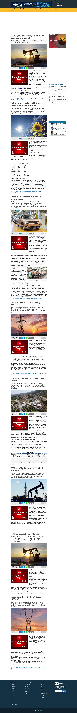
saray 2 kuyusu (20, 99)
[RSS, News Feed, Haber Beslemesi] (63, 1)
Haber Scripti (37, 710)
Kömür (39, 8)
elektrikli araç (19, 298)
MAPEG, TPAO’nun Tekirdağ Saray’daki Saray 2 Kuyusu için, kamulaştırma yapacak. (28, 41)
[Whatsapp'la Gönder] (26, 68)
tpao (20, 98)
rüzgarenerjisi (13, 192)
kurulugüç (22, 191)
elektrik (17, 191)
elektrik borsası (25, 373)
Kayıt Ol (64, 691)
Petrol (45, 8)
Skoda (23, 298)
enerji (17, 529)
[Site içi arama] (51, 1)
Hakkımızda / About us (44, 693)
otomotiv (33, 298)
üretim (39, 298)
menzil (36, 298)
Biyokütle (13, 693)
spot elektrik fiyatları (33, 373)
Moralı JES (32, 462)
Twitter (27, 686)
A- (45, 68)
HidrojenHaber (55, 122)
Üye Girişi (42, 697)
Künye (41, 686)
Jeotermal (13, 695)
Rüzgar (12, 691)
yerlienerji (34, 191)
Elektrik (16, 8)
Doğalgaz (51, 8)
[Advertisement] (38, 21)
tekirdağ (33, 98)
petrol (20, 529)
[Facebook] (20, 68)
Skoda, (37, 236)
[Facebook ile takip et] (53, 1)
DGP (11, 374)
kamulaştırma (24, 98)
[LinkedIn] (24, 68)
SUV (26, 298)
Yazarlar (41, 691)
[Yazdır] (31, 68)
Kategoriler (14, 682)
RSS (27, 693)
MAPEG (21, 88)
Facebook (28, 684)
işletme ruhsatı (35, 593)
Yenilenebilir (33, 8)
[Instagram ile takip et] (59, 1)
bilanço (12, 464)
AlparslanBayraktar (20, 192)
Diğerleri (13, 10)
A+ (42, 68)
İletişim (41, 688)
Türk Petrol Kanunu (42, 593)
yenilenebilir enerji (41, 462)
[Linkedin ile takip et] (57, 1)
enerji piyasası (19, 373)
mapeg (17, 98)
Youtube (27, 691)
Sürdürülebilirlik (14, 704)
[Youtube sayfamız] (61, 1)
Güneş (12, 690)
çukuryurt (40, 98)
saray (37, 98)
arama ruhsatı (34, 529)
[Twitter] (22, 68)
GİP (46, 373)
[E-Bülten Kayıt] (65, 1)
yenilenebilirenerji (27, 191)
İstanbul (29, 593)
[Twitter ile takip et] (55, 1)
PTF (41, 373)
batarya (28, 298)
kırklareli (29, 98)
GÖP (44, 373)
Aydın (36, 462)
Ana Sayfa (42, 684)
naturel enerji (19, 462)
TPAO (45, 76)
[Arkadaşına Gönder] (29, 68)
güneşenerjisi (39, 191)
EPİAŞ (39, 373)
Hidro (12, 688)
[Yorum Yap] (33, 68)
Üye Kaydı (42, 695)
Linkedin (27, 688)
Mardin (29, 529)
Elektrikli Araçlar (24, 8)
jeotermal (28, 462)
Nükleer (57, 8)
